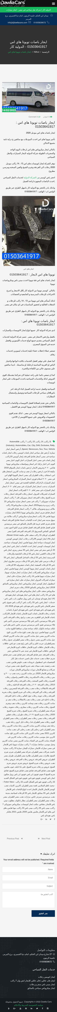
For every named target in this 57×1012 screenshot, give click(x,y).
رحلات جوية (43, 696)
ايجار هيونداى (22, 595)
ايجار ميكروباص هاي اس (26, 591)
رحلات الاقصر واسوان (20, 677)
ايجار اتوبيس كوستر (15, 539)
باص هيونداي (50, 610)
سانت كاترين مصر (21, 741)
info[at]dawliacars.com (17, 22)
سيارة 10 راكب (15, 748)
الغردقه (20, 531)
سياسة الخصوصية (36, 1005)
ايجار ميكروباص (29, 584)
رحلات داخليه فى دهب (46, 699)
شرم (11, 752)
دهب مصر (16, 666)
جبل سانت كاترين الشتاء (13, 636)
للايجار (40, 789)
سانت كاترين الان (32, 733)
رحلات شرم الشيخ (30, 711)
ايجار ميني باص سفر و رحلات (42, 984)
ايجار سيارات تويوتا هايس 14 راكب (41, 576)
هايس (35, 812)
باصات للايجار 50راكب (12, 613)
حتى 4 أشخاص (18, 651)
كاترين (18, 785)
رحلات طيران (23, 714)
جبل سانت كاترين (31, 636)
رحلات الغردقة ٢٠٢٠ (41, 684)
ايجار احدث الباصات (28, 546)
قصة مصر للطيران (29, 785)
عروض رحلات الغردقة (25, 759)
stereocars (33, 449)
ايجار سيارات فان (19, 576)
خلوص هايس (17, 662)
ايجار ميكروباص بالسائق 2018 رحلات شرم (32, 587)
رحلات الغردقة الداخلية (22, 684)
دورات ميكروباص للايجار (25, 670)
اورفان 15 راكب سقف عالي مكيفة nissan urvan (27, 535)
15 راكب (31, 441)
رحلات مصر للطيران (29, 718)
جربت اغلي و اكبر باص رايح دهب (30, 643)
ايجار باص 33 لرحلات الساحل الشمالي (30, 557)
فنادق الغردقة (40, 770)
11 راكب (47, 441)
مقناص (42, 804)
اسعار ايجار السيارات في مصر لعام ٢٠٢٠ (24, 486)
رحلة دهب (11, 722)
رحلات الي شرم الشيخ (22, 692)
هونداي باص (45, 815)
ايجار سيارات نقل (27, 580)
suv (41, 449)
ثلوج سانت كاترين (18, 632)
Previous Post (14, 838)
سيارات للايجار (41, 748)
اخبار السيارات (31, 460)
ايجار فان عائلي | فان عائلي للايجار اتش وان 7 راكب (32, 980)
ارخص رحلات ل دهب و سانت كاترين (28, 471)
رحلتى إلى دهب (32, 729)
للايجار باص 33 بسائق (46, 793)
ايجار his (51, 539)
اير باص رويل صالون (26, 598)
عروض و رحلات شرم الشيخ (38, 767)
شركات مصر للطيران (40, 752)
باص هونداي (29, 606)
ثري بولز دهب (32, 632)
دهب (9, 662)
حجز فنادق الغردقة (34, 655)
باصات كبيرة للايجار (29, 613)
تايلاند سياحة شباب (30, 628)
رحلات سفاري (26, 707)
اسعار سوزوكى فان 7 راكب (21, 498)
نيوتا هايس (12, 808)
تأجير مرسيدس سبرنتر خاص (27, 625)
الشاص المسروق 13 (40, 531)
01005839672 (40, 22)
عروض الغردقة (41, 759)
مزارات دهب (25, 797)
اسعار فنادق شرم (48, 512)
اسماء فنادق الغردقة (16, 520)
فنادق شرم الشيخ (17, 770)
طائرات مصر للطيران (40, 756)
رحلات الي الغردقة (40, 692)
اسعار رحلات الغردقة (24, 494)
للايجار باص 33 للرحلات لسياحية (24, 793)
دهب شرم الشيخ (27, 666)
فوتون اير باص (32, 774)
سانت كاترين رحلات (31, 737)
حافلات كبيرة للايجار (35, 647)
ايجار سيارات (26, 572)
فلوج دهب (51, 770)
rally (52, 445)
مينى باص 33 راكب (25, 808)
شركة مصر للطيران (23, 752)
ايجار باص (16, 546)
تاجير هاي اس (9, 625)
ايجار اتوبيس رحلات (46, 976)
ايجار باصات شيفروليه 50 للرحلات (20, 565)
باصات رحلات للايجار (47, 613)
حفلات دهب (45, 658)
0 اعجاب (46, 116)
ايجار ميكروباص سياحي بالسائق (41, 988)
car (29, 445)
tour (46, 449)
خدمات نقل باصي (32, 658)
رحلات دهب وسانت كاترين (32, 703)
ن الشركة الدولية (31, 177)
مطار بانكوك (20, 800)
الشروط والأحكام (21, 1005)
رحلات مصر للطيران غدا (40, 722)
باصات (9, 610)
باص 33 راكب (32, 602)
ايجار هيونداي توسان (43, 598)
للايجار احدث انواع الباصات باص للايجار (21, 789)
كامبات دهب (10, 785)
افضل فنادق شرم (26, 527)
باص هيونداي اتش (36, 610)
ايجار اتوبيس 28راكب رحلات (35, 539)
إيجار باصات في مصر (46, 460)
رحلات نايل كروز (22, 722)
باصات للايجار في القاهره (45, 617)
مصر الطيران (13, 797)
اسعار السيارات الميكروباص (20, 479)
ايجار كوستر (42, 584)
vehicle (52, 449)
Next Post (45, 838)
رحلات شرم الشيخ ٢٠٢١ (39, 714)
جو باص (13, 643)
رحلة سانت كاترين (14, 726)
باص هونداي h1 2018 (14, 606)
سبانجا (41, 744)
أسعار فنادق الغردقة (32, 456)
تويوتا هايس (44, 632)
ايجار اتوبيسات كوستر (46, 546)
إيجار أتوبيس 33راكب (14, 456)
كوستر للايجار (49, 789)
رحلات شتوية (14, 707)
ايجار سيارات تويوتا (12, 572)
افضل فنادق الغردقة (42, 527)
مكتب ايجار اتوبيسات (29, 804)
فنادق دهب (29, 770)
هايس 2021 (16, 812)
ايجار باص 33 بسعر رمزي (23, 550)
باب (15, 598)
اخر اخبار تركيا (44, 464)
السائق (52, 531)
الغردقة (28, 531)
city (33, 445)
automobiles (20, 445)
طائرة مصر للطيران (23, 756)
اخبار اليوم (20, 460)
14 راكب (39, 441)
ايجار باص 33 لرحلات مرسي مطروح (23, 561)
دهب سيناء (39, 666)
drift (38, 445)
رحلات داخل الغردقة (13, 696)
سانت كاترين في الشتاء (39, 741)
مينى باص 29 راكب (41, 808)
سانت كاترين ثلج (17, 733)
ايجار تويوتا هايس (16, 569)
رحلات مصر (43, 718)
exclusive (45, 445)
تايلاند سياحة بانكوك (47, 628)
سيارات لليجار (28, 748)
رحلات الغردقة (25, 681)
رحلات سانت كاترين (41, 707)
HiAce (36, 52)
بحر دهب (30, 617)
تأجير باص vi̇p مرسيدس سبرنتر (26, 621)
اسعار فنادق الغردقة (16, 509)
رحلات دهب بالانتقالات (27, 699)
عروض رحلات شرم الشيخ (39, 763)
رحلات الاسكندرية (37, 677)
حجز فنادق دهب (19, 655)
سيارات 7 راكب (31, 744)
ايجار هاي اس (34, 595)
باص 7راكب (21, 602)
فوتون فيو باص (34, 778)
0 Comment (33, 116)
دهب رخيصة (50, 666)
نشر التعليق (43, 913)
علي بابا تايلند (20, 767)
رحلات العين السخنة (41, 681)
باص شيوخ (11, 602)
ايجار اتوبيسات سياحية (13, 542)
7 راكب (23, 441)
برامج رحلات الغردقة (17, 617)
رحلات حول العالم (30, 696)
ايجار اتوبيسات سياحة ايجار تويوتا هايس (39, 542)
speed (25, 449)
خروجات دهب (28, 662)
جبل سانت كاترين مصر (45, 640)
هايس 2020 (27, 812)
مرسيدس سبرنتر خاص (41, 797)
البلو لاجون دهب (11, 527)
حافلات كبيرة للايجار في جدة (36, 651)
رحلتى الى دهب (18, 729)
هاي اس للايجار (45, 812)
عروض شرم (23, 763)
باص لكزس (39, 606)
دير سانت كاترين (28, 673)
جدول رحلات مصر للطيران (24, 640)
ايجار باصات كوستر (47, 569)
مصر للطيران (32, 800)
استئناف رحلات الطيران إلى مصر (37, 475)
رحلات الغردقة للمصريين (19, 688)
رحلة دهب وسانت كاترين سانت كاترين (39, 726)
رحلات (48, 677)
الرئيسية (45, 52)
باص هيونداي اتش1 (20, 610)
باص (10, 598)
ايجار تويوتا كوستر (31, 569)
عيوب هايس (9, 767)
